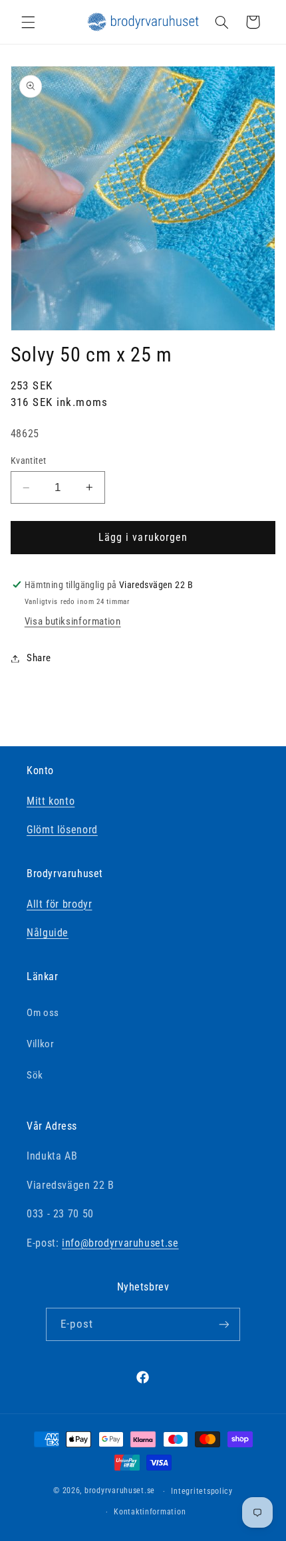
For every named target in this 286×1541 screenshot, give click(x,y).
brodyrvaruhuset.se (119, 1491)
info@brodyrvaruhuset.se (120, 1243)
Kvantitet (29, 460)
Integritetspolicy (202, 1491)
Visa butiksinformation (73, 621)
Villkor (40, 1044)
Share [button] (39, 658)
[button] (28, 22)
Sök (35, 1075)
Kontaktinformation (150, 1511)
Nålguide (48, 932)
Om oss (43, 1013)
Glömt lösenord (62, 829)
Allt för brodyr (59, 904)
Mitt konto (50, 801)
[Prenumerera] (223, 1324)
